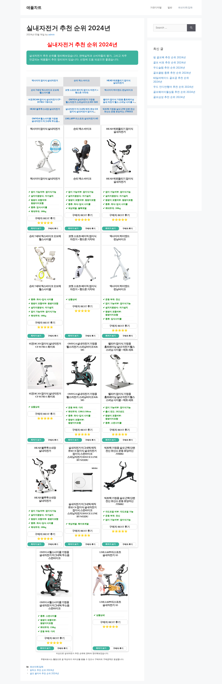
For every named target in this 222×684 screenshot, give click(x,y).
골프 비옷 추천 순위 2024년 (169, 62)
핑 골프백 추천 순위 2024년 (169, 57)
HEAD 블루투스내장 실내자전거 (45, 109)
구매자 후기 (53, 228)
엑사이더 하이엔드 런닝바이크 (118, 90)
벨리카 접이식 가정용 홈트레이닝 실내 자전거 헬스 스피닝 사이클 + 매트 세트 (118, 102)
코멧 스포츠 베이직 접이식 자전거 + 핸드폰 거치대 (81, 91)
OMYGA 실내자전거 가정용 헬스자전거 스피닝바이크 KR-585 (82, 100)
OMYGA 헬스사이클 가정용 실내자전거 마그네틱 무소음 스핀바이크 (45, 121)
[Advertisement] (174, 159)
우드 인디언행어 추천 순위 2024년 (173, 86)
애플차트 (34, 7)
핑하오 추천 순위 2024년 (42, 670)
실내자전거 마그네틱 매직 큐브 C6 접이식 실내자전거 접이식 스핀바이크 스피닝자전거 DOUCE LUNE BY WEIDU (82, 113)
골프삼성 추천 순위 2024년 (169, 97)
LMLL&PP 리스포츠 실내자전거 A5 (81, 118)
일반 (170, 7)
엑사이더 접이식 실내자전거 (45, 80)
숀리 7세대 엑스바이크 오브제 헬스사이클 (45, 91)
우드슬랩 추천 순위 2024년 (169, 67)
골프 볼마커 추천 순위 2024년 (44, 673)
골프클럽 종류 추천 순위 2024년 (172, 72)
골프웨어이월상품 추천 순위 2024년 (174, 91)
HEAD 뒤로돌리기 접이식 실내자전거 (118, 81)
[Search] (191, 27)
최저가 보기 (36, 228)
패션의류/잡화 (185, 7)
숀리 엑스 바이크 (82, 80)
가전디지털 (156, 7)
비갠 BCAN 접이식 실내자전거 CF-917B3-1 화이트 (44, 100)
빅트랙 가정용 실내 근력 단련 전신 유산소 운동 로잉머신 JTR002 (119, 110)
